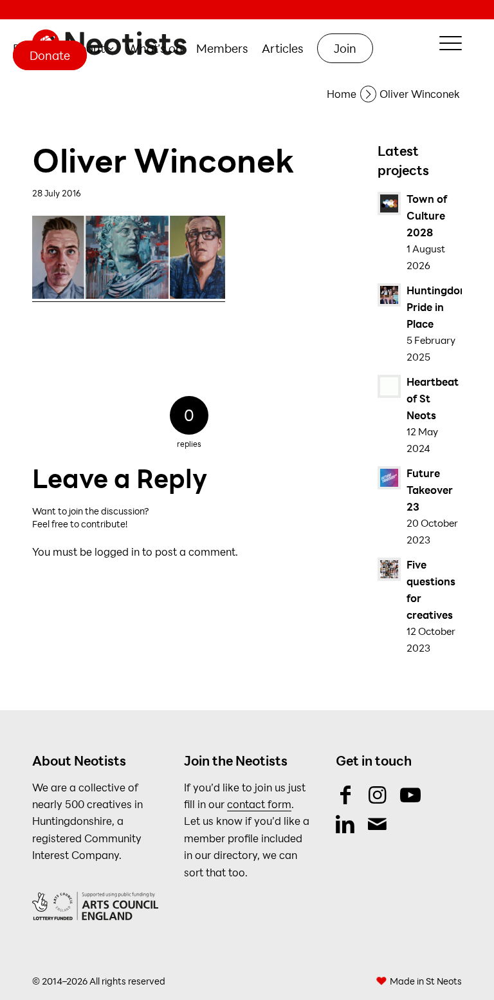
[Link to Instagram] (377, 794)
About (88, 48)
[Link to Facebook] (345, 794)
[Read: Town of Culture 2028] (389, 203)
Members (222, 48)
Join (345, 48)
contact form (259, 804)
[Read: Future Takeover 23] (389, 477)
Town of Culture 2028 (427, 215)
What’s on (155, 48)
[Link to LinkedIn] (345, 823)
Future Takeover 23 (430, 489)
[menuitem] (92, 48)
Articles (283, 48)
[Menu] (444, 43)
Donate (50, 55)
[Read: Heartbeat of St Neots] (389, 386)
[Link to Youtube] (409, 794)
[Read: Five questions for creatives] (389, 569)
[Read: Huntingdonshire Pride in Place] (389, 295)
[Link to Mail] (377, 823)
